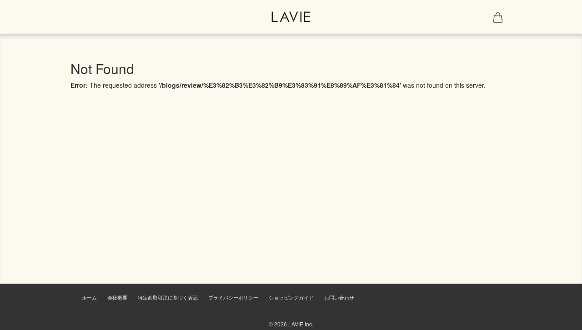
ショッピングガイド (291, 297)
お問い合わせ (339, 297)
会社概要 (117, 297)
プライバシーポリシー (233, 297)
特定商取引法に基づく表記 (168, 297)
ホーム (89, 297)
